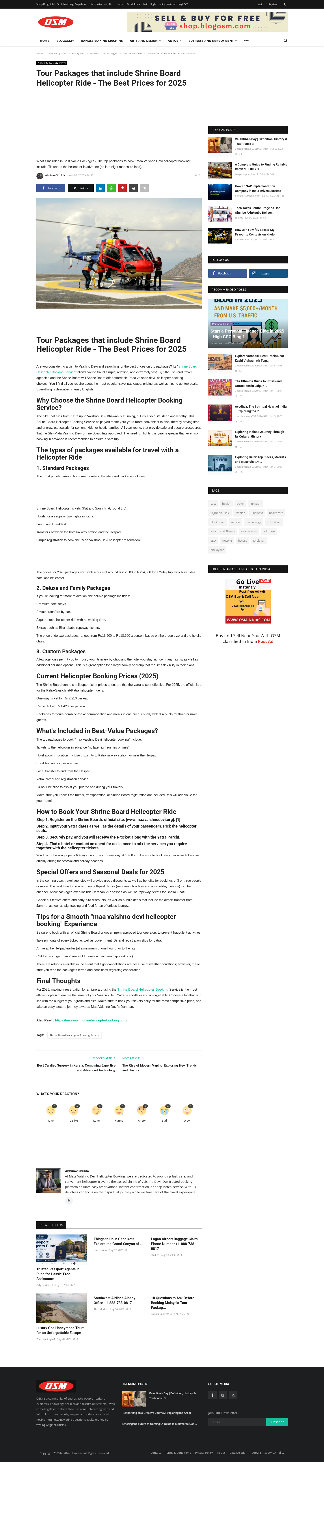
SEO (213, 541)
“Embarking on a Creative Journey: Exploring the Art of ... (158, 1413)
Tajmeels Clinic (219, 513)
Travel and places (56, 53)
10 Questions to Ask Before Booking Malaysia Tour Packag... (172, 1303)
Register (273, 4)
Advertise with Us (101, 4)
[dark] (285, 4)
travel (240, 504)
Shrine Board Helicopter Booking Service (74, 1035)
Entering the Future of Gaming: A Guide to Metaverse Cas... (159, 1424)
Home (44, 41)
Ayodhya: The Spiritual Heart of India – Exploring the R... (261, 409)
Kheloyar (259, 541)
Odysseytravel (44, 1285)
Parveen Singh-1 (45, 1339)
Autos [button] (173, 41)
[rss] (233, 1395)
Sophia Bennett (160, 1313)
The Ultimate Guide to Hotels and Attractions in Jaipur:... (258, 384)
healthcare (276, 513)
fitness (242, 541)
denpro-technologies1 (247, 195)
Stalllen (155, 1254)
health (226, 504)
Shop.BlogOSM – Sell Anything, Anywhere (61, 4)
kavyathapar (242, 174)
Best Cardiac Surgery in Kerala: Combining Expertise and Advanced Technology (76, 1067)
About (221, 1453)
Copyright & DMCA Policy (267, 1453)
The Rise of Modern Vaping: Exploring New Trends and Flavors (159, 1067)
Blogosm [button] (64, 41)
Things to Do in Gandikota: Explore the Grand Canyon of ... (118, 1241)
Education (274, 522)
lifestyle (227, 541)
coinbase (269, 531)
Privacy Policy (204, 1453)
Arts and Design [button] (144, 41)
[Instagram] (223, 1395)
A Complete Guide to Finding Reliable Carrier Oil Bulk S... (261, 167)
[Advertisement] (119, 122)
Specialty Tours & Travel (83, 53)
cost (213, 504)
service (235, 522)
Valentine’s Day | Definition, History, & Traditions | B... (261, 141)
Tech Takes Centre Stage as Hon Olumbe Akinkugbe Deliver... (257, 210)
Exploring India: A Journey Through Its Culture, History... (259, 434)
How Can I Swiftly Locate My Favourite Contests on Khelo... (256, 232)
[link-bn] (207, 22)
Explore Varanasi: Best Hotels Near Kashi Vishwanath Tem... (259, 358)
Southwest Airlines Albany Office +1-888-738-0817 (114, 1300)
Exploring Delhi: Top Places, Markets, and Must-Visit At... (261, 460)
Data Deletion (238, 1453)
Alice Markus (101, 1309)
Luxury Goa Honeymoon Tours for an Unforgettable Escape (60, 1330)
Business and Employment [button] (211, 41)
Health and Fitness (222, 531)
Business (257, 513)
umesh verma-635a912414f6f (251, 148)
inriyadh (255, 504)
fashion (240, 513)
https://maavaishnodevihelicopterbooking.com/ (91, 1020)
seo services (249, 531)
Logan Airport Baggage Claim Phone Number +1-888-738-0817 (174, 1244)
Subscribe (277, 1422)
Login (260, 4)
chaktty (239, 217)
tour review (100, 1250)
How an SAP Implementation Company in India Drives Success (258, 188)
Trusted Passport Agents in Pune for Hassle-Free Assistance (57, 1274)
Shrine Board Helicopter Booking (143, 989)
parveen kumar (244, 239)
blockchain (217, 522)
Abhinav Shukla (55, 175)
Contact (156, 1453)
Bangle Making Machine (102, 41)
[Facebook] (212, 1395)
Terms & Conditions (178, 1453)
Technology (253, 522)
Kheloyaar (217, 550)
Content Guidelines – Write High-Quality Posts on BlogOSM (152, 4)
